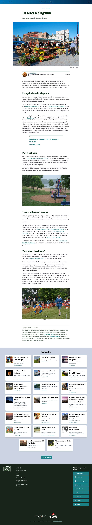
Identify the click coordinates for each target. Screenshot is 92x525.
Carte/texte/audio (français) (56, 106)
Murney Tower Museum (53, 237)
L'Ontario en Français (21, 470)
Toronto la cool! (34, 145)
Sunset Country (80, 473)
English (89, 2)
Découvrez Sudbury (20, 478)
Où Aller (18, 473)
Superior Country (80, 481)
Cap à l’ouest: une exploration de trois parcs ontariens (44, 140)
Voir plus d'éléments (47, 457)
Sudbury (78, 504)
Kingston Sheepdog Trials (36, 259)
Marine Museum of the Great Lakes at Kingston (50, 229)
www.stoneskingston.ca (32, 106)
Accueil (10, 2)
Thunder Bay (79, 477)
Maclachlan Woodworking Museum (37, 159)
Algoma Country (80, 485)
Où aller (48, 8)
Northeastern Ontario (81, 492)
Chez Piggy (30, 118)
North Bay (79, 496)
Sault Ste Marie (80, 488)
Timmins (79, 500)
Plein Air (18, 475)
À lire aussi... (31, 136)
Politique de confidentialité (57, 521)
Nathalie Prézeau (33, 73)
